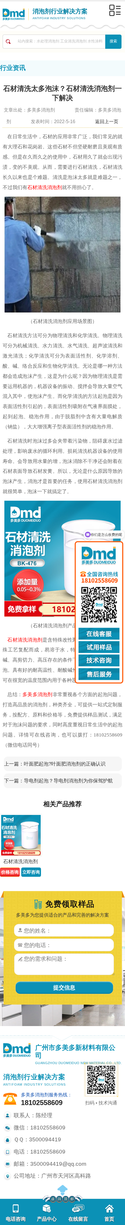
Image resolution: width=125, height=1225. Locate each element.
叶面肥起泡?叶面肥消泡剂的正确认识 (65, 764)
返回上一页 (106, 121)
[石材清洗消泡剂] (20, 835)
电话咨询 (16, 1219)
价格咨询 (10, 872)
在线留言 (78, 1219)
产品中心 (47, 1219)
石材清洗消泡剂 (44, 187)
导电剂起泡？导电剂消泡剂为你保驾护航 (68, 781)
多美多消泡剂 (37, 694)
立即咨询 (31, 872)
